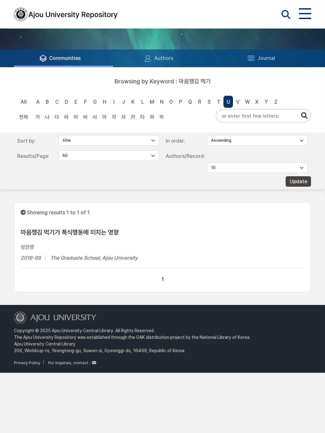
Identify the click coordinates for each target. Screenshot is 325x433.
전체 (23, 117)
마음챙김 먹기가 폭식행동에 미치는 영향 (70, 232)
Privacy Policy (27, 362)
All (24, 102)
